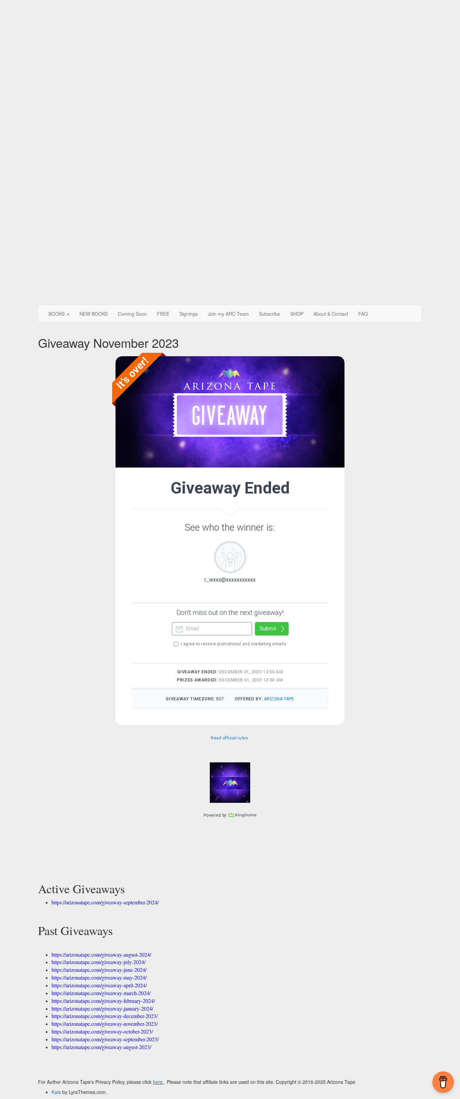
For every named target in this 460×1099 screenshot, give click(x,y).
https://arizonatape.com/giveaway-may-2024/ (99, 977)
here (158, 1081)
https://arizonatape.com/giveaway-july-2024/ (98, 961)
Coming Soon (132, 313)
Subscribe (269, 313)
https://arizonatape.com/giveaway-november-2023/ (105, 1023)
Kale (56, 1092)
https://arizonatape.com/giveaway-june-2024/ (99, 969)
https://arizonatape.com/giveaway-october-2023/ (102, 1031)
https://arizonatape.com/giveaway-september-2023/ (105, 1039)
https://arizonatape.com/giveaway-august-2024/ (101, 954)
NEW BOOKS (93, 313)
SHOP (296, 313)
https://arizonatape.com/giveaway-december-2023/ (105, 1015)
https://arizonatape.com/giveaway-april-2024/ (99, 985)
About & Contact (331, 313)
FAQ (363, 313)
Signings (188, 313)
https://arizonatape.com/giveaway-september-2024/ (105, 902)
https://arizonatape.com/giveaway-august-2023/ (101, 1046)
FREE (163, 313)
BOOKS (57, 313)
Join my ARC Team (228, 313)
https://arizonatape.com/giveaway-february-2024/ (103, 1000)
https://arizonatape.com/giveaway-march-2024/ (101, 992)
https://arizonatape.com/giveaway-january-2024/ (102, 1008)
